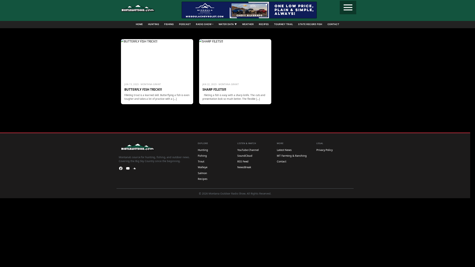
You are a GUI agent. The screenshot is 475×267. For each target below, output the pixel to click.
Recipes (264, 24)
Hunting (153, 24)
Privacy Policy (324, 149)
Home (139, 24)
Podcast (185, 24)
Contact (333, 24)
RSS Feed (242, 161)
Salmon (202, 173)
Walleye (202, 167)
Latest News (284, 149)
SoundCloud (244, 155)
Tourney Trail (283, 24)
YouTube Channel (248, 149)
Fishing (169, 24)
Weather (248, 24)
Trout (201, 161)
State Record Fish (310, 24)
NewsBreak (244, 167)
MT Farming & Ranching (292, 155)
